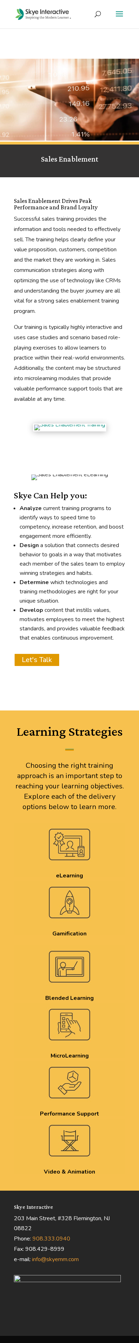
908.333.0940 (51, 1239)
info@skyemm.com (55, 1259)
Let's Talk (37, 660)
